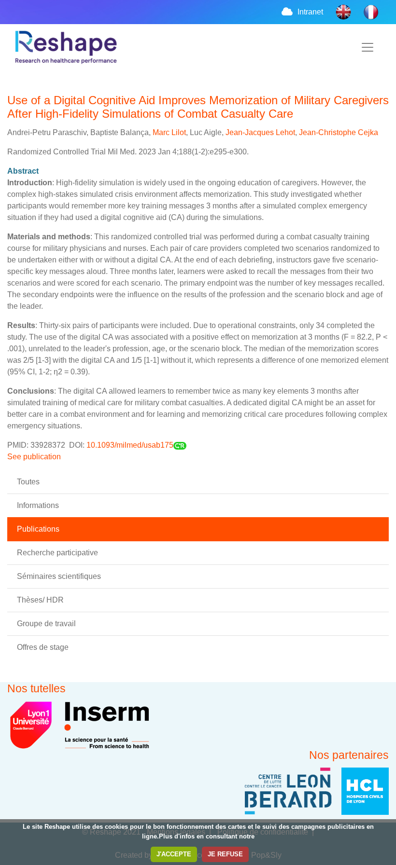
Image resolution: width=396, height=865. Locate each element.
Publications (38, 529)
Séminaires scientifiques (59, 576)
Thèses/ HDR (40, 600)
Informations (38, 505)
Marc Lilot (169, 132)
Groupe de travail (46, 623)
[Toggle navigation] (367, 47)
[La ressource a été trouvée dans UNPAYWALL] (179, 445)
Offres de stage (43, 647)
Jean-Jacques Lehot (260, 132)
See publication (35, 457)
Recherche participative (57, 553)
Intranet (310, 12)
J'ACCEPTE (173, 854)
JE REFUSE (225, 854)
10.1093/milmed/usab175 (129, 445)
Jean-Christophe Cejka (338, 132)
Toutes (28, 482)
